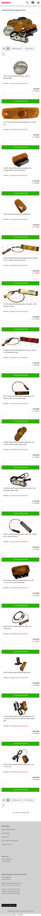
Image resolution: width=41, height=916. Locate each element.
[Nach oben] (35, 912)
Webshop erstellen (13, 911)
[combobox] (16, 49)
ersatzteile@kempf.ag (13, 893)
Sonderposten (6, 861)
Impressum (5, 837)
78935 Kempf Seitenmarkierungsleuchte (16, 672)
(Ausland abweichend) (21, 83)
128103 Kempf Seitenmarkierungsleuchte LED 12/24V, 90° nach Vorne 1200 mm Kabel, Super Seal (19, 718)
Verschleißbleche (7, 859)
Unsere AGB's (6, 833)
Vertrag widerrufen (9, 905)
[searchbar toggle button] (27, 2)
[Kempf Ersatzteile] (5, 2)
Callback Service (7, 844)
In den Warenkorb (20, 101)
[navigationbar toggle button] (38, 2)
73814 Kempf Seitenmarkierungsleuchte (16, 214)
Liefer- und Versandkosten (10, 840)
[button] (4, 49)
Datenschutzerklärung (8, 829)
